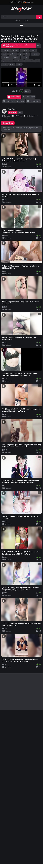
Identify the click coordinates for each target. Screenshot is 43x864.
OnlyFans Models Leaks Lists (20, 1)
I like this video (13, 91)
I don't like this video (17, 91)
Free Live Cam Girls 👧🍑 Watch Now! (22, 2)
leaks (33, 50)
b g (27, 54)
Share (23, 101)
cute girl (15, 57)
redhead (12, 54)
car (37, 61)
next (4, 64)
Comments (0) (35, 101)
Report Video (30, 97)
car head (6, 57)
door (11, 64)
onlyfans (24, 50)
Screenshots (10, 101)
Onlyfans (6, 50)
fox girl (25, 57)
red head (29, 61)
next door (19, 61)
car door (35, 54)
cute (4, 54)
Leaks (15, 50)
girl (21, 54)
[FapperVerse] (4, 111)
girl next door (7, 61)
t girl (19, 64)
